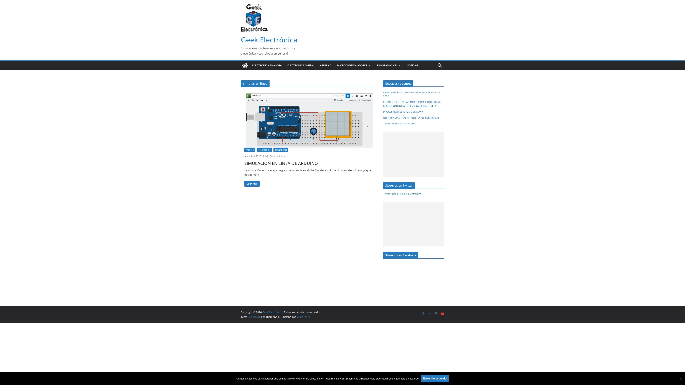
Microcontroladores (352, 65)
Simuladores (281, 150)
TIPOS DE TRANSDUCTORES (399, 123)
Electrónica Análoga (267, 65)
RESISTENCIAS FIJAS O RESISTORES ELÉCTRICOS (411, 117)
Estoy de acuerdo (435, 378)
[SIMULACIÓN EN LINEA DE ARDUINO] (309, 120)
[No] (680, 378)
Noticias (412, 65)
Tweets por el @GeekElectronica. (402, 194)
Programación (387, 65)
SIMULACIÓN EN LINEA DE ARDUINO (281, 163)
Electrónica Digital (300, 65)
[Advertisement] (413, 154)
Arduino (325, 65)
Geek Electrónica (269, 40)
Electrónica (264, 150)
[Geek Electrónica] (245, 65)
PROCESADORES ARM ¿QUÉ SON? (403, 111)
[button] (369, 65)
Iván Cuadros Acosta (275, 156)
